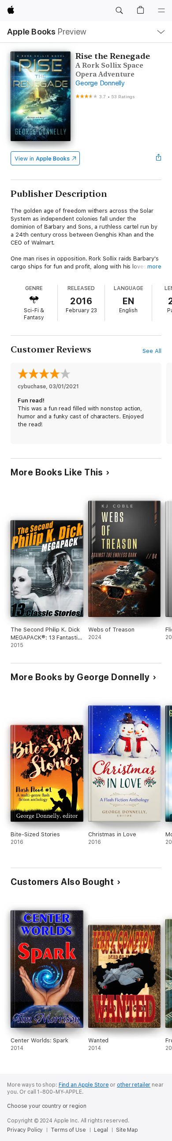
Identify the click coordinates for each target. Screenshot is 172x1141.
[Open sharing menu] (159, 158)
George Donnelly (99, 83)
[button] (119, 10)
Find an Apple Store (84, 1085)
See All (151, 351)
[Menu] (161, 10)
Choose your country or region (46, 1106)
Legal (101, 1130)
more (154, 266)
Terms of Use (68, 1130)
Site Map (127, 1130)
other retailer (133, 1085)
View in (42, 158)
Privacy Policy (25, 1130)
